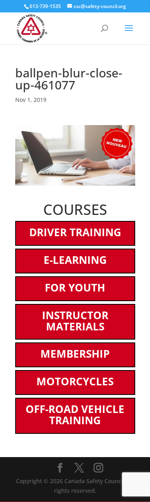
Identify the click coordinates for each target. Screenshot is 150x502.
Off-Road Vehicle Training (75, 414)
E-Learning (75, 260)
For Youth (75, 287)
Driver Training (75, 232)
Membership (75, 353)
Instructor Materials (75, 321)
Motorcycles (75, 381)
